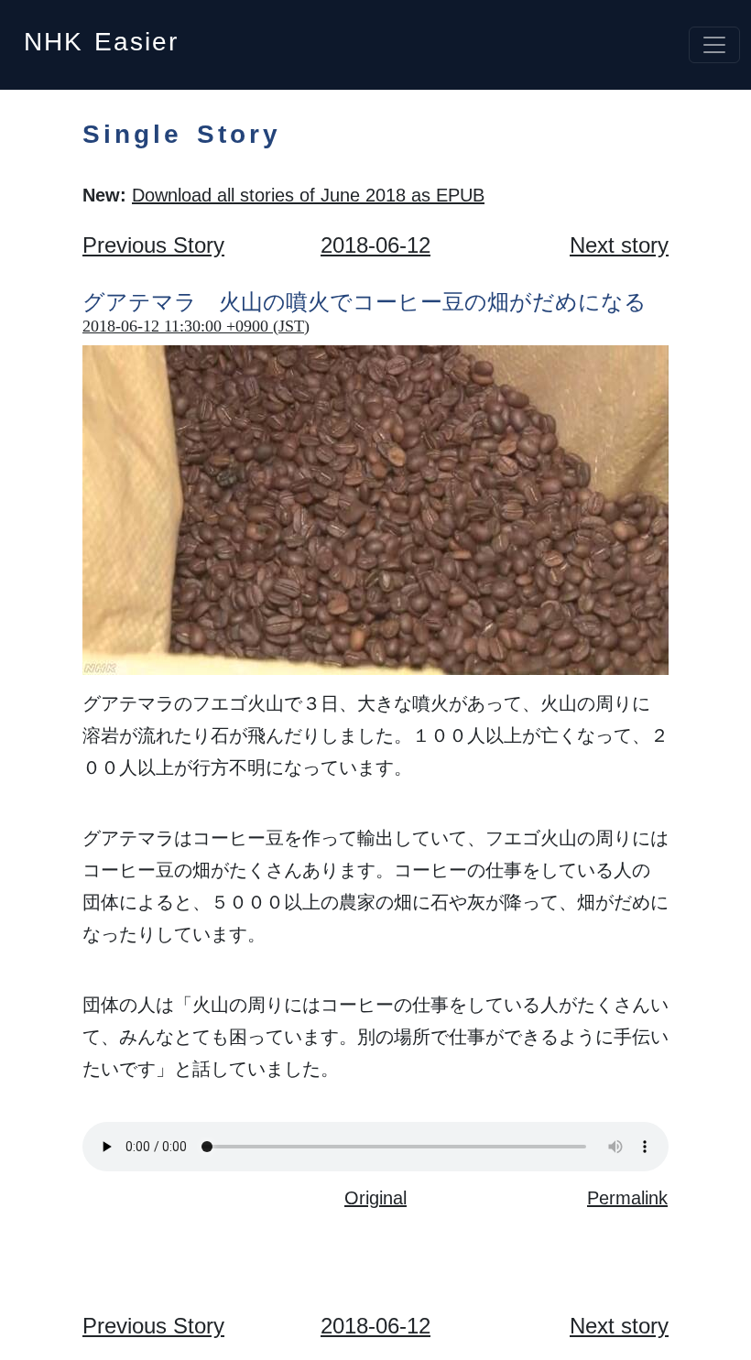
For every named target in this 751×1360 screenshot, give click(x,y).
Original (375, 1198)
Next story (619, 245)
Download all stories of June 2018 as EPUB (308, 195)
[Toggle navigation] (714, 45)
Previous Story (153, 245)
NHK (101, 36)
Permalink (627, 1198)
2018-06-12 (375, 245)
